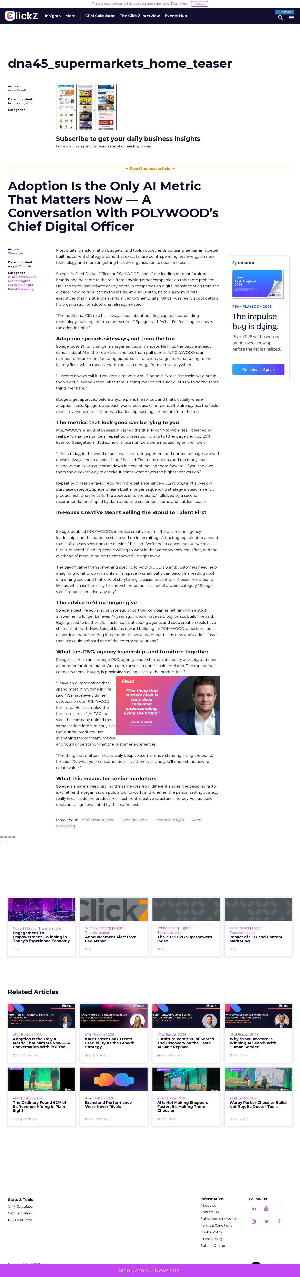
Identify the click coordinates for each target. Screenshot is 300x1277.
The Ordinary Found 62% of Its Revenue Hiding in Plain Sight (41, 1097)
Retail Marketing (21, 289)
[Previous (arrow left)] (1, 841)
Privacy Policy (212, 1239)
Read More (179, 4)
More (71, 16)
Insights (53, 16)
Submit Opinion (213, 1246)
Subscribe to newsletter (220, 1219)
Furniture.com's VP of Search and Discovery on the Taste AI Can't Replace (186, 1033)
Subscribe (285, 12)
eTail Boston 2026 (22, 277)
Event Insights (19, 281)
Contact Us (210, 1212)
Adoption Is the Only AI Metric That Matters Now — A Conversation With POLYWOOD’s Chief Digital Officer (41, 1033)
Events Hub (176, 16)
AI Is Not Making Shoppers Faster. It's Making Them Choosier (186, 1097)
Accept (199, 4)
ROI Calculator (20, 1220)
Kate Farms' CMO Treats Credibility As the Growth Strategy (114, 1033)
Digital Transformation (45, 929)
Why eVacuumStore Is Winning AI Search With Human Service (258, 1033)
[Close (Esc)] (1, 837)
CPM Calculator (100, 16)
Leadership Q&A (20, 285)
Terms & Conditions (216, 1225)
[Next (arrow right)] (5, 841)
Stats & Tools (20, 1199)
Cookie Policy (211, 1232)
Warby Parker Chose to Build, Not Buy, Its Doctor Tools (258, 1097)
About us (208, 1205)
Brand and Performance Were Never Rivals (114, 1097)
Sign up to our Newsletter (150, 1270)
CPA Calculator (20, 1213)
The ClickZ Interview (140, 16)
